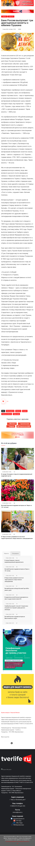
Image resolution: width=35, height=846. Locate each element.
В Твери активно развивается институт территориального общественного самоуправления (14, 579)
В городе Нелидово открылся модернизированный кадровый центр (14, 561)
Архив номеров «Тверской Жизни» (10, 712)
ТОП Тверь (19, 820)
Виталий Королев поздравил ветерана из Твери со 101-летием (17, 570)
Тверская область (6, 414)
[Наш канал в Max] (12, 743)
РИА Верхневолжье (18, 825)
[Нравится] (3, 401)
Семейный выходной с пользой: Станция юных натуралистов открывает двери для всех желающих (16, 607)
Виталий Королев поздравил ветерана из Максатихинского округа (15, 617)
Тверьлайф (16, 414)
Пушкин (25, 411)
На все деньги (10, 411)
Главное (4, 16)
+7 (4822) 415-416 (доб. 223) (17, 806)
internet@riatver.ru (17, 812)
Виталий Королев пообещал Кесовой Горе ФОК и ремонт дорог (17, 589)
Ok (17, 843)
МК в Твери (19, 822)
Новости (11, 16)
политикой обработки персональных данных (17, 841)
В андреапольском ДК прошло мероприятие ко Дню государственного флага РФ (16, 598)
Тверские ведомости (18, 818)
